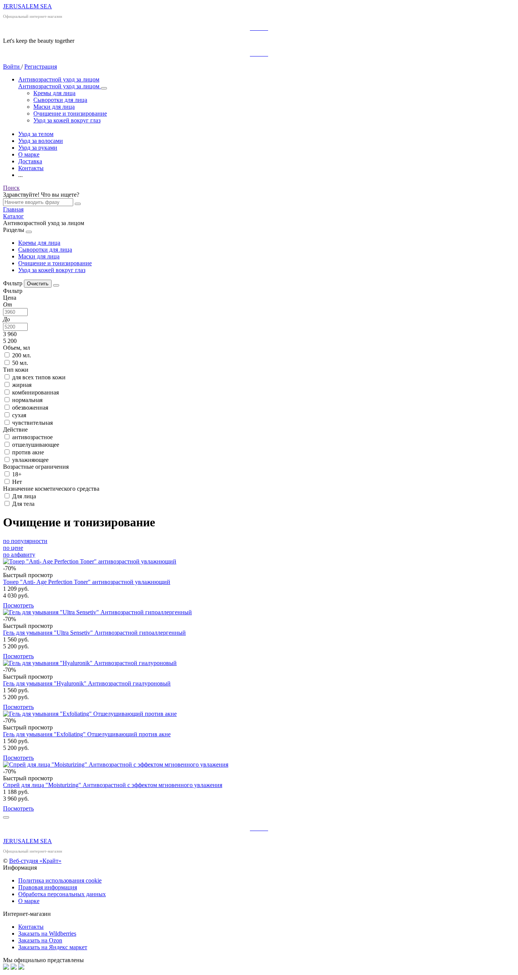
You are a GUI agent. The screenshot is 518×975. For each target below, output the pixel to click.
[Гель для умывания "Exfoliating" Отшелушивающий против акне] (259, 714)
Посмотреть (18, 605)
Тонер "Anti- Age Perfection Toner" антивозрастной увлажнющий (86, 582)
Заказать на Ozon (40, 940)
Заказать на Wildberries (47, 933)
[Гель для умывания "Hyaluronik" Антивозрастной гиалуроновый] (259, 663)
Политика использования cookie (60, 880)
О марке (28, 901)
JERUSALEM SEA (27, 6)
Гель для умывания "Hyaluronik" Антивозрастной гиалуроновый (87, 683)
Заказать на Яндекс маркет (52, 947)
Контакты (31, 926)
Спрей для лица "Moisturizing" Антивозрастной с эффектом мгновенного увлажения (112, 785)
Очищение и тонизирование (55, 263)
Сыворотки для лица (45, 249)
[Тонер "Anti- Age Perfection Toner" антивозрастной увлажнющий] (259, 561)
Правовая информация (47, 887)
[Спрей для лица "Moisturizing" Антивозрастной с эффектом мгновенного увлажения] (259, 764)
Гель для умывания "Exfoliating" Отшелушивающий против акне (87, 734)
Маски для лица (39, 256)
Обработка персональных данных (62, 894)
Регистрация (40, 66)
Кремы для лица (39, 242)
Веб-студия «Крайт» (35, 861)
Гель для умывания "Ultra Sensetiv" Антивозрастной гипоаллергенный (94, 632)
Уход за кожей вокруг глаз (51, 270)
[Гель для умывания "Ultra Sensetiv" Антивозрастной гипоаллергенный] (259, 612)
